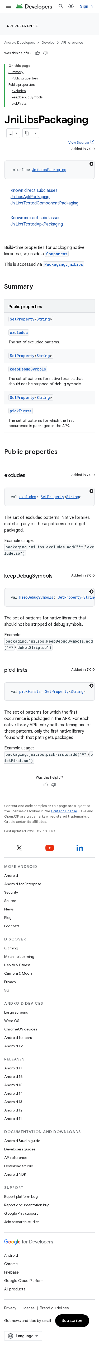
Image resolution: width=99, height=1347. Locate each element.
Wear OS (11, 1020)
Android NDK (15, 1174)
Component (56, 253)
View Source (78, 142)
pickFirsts (20, 410)
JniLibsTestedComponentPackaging (44, 203)
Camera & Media (18, 973)
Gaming (11, 948)
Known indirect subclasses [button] (37, 221)
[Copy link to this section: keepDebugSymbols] (58, 576)
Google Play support (21, 1213)
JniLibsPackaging (49, 169)
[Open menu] (8, 6)
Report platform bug (21, 1196)
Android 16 (13, 1076)
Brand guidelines (54, 1308)
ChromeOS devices (20, 1029)
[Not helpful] (45, 53)
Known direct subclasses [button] (44, 197)
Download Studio (18, 1166)
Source (10, 900)
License (28, 1308)
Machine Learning (19, 956)
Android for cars (18, 1037)
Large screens (16, 1012)
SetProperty (22, 319)
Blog (8, 917)
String (43, 319)
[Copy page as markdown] (27, 133)
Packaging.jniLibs (63, 264)
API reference (22, 26)
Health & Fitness (17, 965)
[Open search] (61, 6)
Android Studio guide (22, 1140)
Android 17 (13, 1068)
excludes (19, 332)
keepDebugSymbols (28, 369)
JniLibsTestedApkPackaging (37, 224)
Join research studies (21, 1221)
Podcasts (11, 926)
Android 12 (13, 1110)
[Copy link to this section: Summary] (38, 287)
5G (7, 990)
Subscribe (72, 1320)
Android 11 (13, 1118)
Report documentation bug (27, 1205)
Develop (48, 42)
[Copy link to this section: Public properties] (63, 452)
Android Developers (19, 42)
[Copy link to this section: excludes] (30, 476)
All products (14, 1289)
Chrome (11, 1263)
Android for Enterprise (22, 884)
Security (11, 892)
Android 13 (13, 1101)
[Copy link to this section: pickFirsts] (32, 670)
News (8, 909)
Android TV (13, 1046)
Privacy (10, 981)
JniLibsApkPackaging (30, 196)
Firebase (11, 1272)
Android (11, 875)
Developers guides (19, 1149)
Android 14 (13, 1093)
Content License (64, 811)
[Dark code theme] (91, 164)
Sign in (86, 6)
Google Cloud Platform (24, 1280)
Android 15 (13, 1085)
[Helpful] (37, 53)
